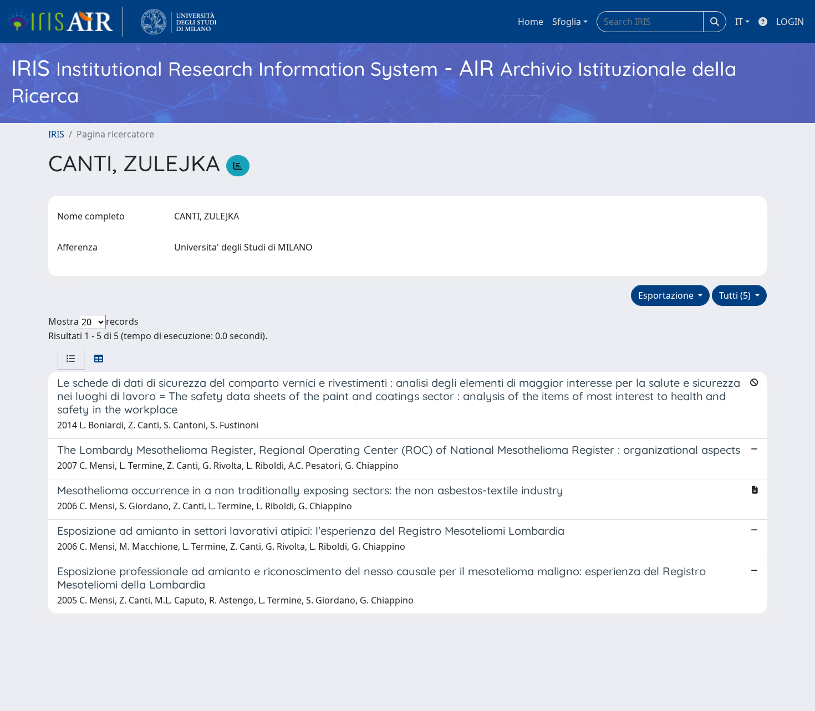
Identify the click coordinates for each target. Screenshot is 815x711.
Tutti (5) (736, 295)
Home (530, 22)
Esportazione (667, 295)
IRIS (56, 134)
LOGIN (790, 22)
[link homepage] (65, 22)
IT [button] (739, 22)
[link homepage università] (179, 22)
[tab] (71, 358)
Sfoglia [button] (566, 22)
